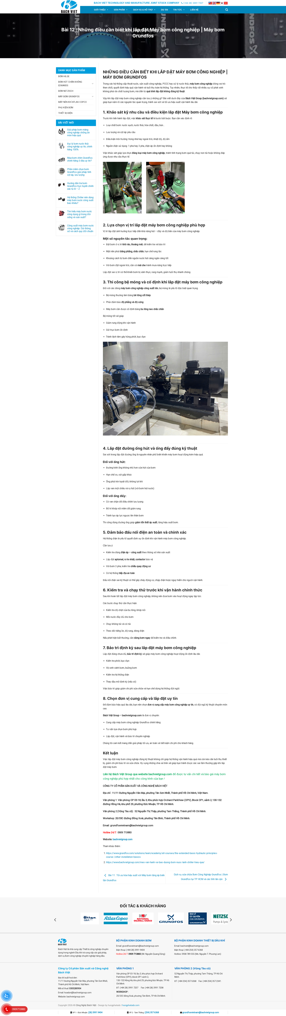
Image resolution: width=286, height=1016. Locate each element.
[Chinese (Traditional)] (210, 3)
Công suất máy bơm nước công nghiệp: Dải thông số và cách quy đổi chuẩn (80, 228)
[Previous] (55, 920)
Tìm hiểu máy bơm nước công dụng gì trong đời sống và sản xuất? (79, 214)
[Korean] (222, 3)
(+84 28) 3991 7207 (193, 3)
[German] (218, 3)
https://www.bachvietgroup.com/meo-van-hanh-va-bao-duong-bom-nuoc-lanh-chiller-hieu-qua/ (155, 862)
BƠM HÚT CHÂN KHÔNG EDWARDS (70, 84)
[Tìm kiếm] (226, 10)
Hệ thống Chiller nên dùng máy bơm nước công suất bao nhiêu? (80, 200)
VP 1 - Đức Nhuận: (87, 1012)
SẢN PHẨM (119, 10)
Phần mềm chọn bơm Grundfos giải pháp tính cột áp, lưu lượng (79, 172)
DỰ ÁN (164, 10)
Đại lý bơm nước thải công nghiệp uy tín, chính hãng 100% (79, 146)
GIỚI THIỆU (99, 10)
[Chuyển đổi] (92, 83)
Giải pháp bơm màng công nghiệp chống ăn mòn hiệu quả (78, 132)
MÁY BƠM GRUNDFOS (69, 96)
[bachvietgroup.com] (72, 6)
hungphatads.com (130, 1005)
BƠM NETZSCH (65, 91)
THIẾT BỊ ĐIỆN (65, 113)
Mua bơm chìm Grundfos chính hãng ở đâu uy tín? (80, 159)
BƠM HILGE (63, 76)
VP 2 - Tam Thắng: (144, 1012)
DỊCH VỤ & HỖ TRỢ (143, 10)
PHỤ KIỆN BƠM (65, 107)
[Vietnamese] (226, 3)
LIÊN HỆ (194, 10)
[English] (214, 3)
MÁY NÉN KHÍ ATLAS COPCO (72, 102)
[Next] (230, 920)
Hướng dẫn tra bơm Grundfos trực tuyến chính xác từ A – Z (80, 186)
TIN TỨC (177, 10)
